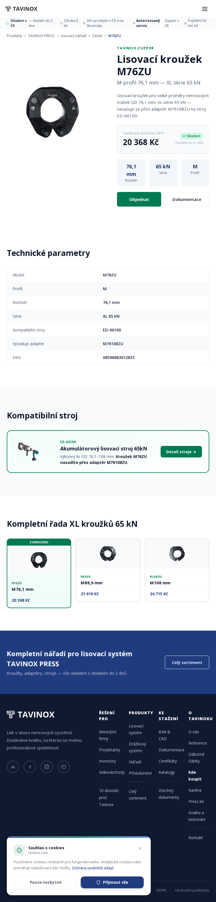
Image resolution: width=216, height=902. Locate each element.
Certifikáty (168, 761)
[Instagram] (46, 767)
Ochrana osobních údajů (93, 867)
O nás (193, 731)
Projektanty (109, 749)
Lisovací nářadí (73, 35)
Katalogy (167, 772)
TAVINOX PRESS (41, 35)
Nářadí (135, 761)
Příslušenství (140, 773)
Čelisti (97, 35)
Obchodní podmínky (192, 890)
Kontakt (195, 837)
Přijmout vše (115, 882)
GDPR (161, 890)
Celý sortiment (187, 662)
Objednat (139, 199)
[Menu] (204, 9)
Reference (197, 743)
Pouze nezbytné (45, 882)
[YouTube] (63, 767)
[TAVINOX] (21, 9)
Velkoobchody (112, 772)
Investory (107, 761)
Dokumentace (186, 199)
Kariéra (194, 790)
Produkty (14, 35)
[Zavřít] (140, 848)
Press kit (196, 801)
